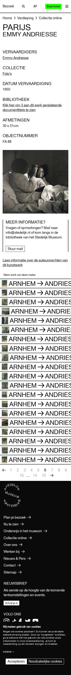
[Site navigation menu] (65, 6)
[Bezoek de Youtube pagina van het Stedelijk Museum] (35, 621)
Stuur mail (15, 249)
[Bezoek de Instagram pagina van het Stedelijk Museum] (6, 621)
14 (35, 475)
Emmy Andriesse (16, 58)
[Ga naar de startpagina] (12, 505)
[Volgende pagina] (51, 475)
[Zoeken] (23, 6)
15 (44, 475)
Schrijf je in (11, 603)
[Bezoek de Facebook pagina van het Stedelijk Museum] (20, 621)
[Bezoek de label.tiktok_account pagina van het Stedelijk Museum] (14, 621)
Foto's (7, 74)
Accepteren (16, 661)
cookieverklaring (35, 641)
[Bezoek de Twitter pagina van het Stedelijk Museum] (28, 621)
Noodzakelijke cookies (45, 661)
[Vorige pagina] (4, 470)
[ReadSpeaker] (35, 6)
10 (22, 475)
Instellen (7, 651)
